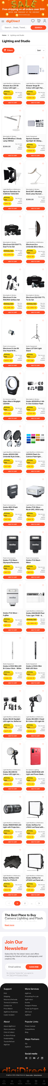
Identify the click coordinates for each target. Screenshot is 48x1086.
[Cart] (39, 21)
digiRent (28, 1015)
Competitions (30, 1029)
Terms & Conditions (11, 1002)
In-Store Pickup (9, 1035)
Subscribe (34, 967)
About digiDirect (9, 1026)
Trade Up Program (31, 1009)
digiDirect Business (11, 1012)
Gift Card (28, 1012)
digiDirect (9, 1075)
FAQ (5, 993)
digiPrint (28, 993)
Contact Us (8, 1006)
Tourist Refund (9, 1041)
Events (27, 1002)
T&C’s (11, 975)
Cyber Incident (9, 1015)
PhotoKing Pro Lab (31, 996)
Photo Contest (30, 1026)
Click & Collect (9, 1032)
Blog (26, 1032)
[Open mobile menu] (2, 21)
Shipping (7, 996)
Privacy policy (29, 1075)
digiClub (7, 1045)
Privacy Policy (22, 975)
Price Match (8, 1009)
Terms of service (38, 1075)
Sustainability (8, 1038)
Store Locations (9, 1029)
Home (4, 35)
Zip (26, 1044)
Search (38, 27)
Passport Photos (31, 1006)
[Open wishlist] (33, 21)
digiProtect (29, 999)
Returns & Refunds (10, 999)
